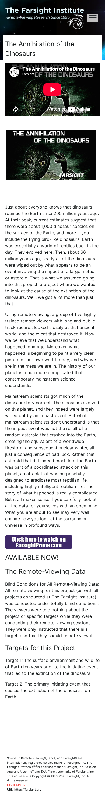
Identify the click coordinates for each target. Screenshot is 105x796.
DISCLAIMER (16, 785)
